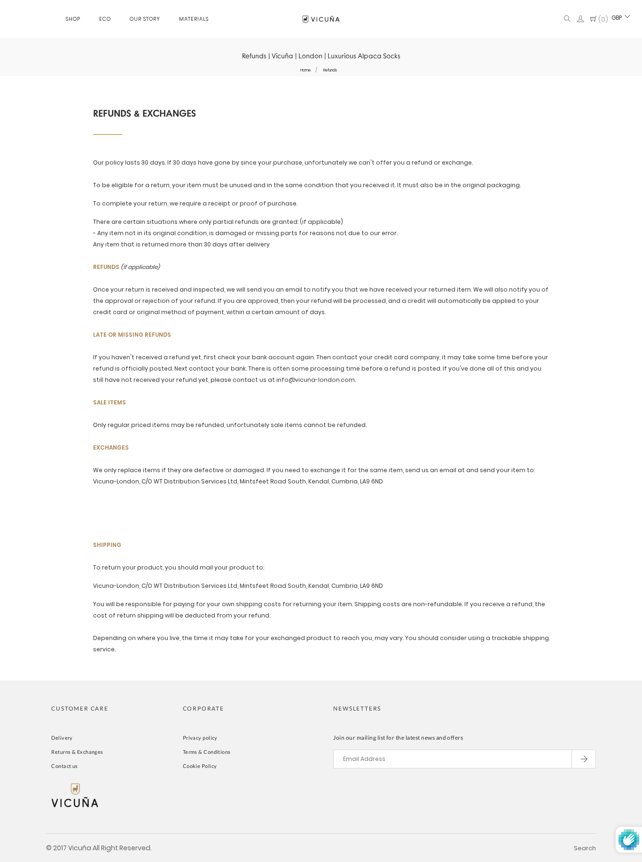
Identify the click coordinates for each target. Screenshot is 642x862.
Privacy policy (200, 738)
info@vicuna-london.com (315, 380)
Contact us (64, 766)
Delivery (62, 738)
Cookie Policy (200, 766)
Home (305, 70)
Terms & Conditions (207, 752)
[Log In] (580, 19)
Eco (105, 19)
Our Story (145, 19)
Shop (73, 19)
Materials (194, 19)
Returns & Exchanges (77, 752)
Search (585, 848)
